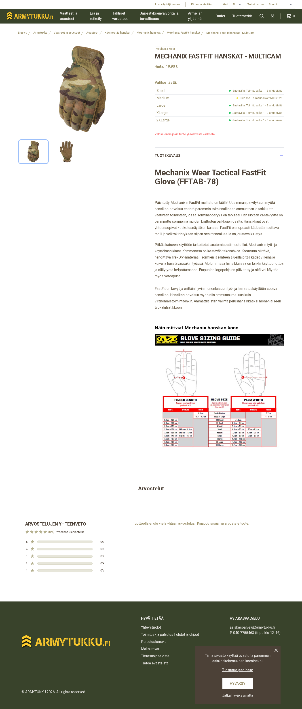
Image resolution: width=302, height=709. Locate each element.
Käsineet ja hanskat (117, 32)
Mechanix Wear (165, 48)
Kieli (225, 4)
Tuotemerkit (242, 16)
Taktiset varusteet (120, 16)
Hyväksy (237, 683)
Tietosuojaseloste (155, 656)
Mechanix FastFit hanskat (183, 32)
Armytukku (40, 32)
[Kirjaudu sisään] (272, 16)
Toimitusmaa (255, 4)
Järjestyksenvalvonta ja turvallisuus (159, 16)
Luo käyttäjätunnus (167, 4)
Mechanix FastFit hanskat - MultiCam (230, 32)
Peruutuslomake (154, 642)
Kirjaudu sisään (201, 4)
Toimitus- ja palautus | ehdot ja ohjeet (170, 634)
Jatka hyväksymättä (237, 695)
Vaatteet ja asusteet (68, 16)
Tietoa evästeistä (154, 663)
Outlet (220, 16)
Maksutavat (150, 649)
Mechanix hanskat (149, 32)
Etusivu (22, 32)
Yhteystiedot (151, 627)
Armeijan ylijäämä (195, 16)
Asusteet (92, 32)
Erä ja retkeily (96, 16)
